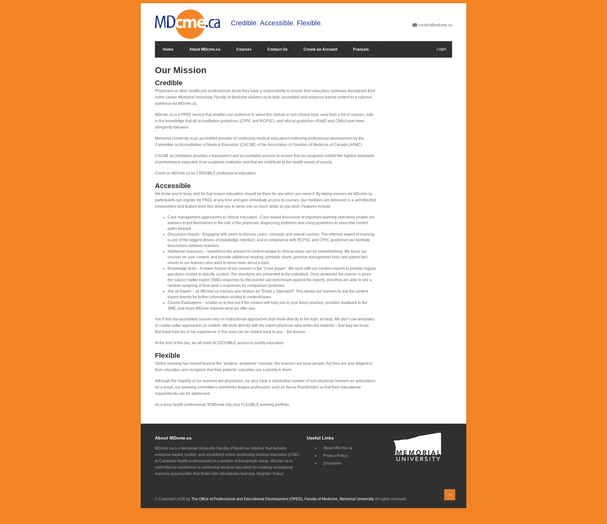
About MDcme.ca (204, 49)
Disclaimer (332, 463)
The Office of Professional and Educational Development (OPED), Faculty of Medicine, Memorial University (282, 499)
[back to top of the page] (449, 494)
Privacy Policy (335, 455)
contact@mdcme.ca (435, 25)
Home (168, 49)
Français (361, 49)
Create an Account (320, 49)
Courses (244, 49)
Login (441, 49)
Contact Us (277, 49)
